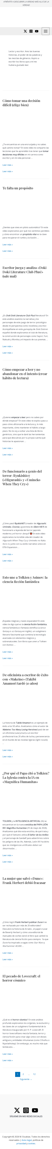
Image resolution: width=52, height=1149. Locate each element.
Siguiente (26, 1079)
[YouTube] (36, 31)
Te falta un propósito (18, 188)
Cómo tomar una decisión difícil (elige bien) (21, 102)
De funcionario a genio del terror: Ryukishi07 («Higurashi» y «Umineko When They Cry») (22, 477)
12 (34, 1074)
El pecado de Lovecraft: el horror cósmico (21, 978)
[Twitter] (25, 31)
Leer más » (8, 165)
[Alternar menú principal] (45, 31)
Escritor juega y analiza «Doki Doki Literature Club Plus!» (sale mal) (24, 271)
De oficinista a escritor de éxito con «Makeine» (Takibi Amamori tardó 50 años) (25, 679)
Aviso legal (27, 1140)
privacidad (21, 1143)
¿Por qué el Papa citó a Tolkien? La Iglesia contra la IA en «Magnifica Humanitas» (26, 777)
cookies (31, 1143)
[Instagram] (31, 31)
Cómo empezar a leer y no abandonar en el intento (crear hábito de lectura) (25, 373)
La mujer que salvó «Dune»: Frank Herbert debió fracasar (24, 880)
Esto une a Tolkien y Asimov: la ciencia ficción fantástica (25, 579)
